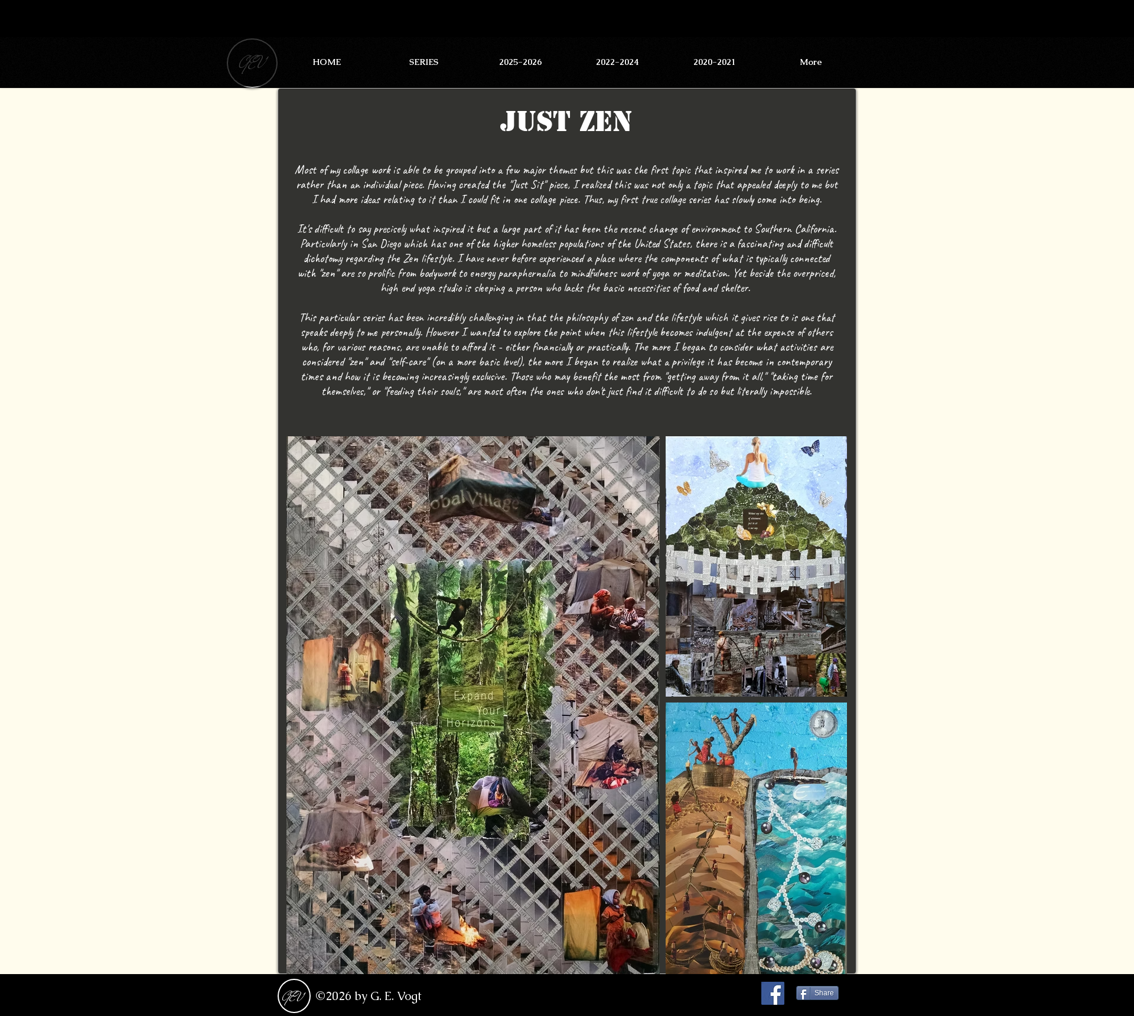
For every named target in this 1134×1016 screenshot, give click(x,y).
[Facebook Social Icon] (772, 993)
